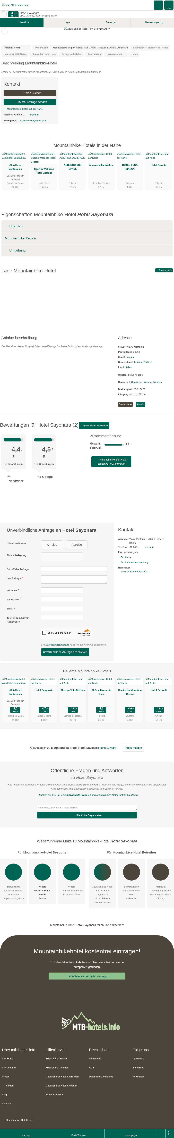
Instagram (138, 1067)
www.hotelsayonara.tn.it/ (33, 120)
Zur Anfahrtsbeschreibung (135, 562)
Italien (129, 367)
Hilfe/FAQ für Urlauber (57, 1067)
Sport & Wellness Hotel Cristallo (44, 171)
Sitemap (6, 1103)
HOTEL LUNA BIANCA (130, 167)
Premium (167, 148)
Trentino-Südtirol (143, 362)
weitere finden (42, 892)
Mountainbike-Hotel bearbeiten (62, 1076)
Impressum (95, 1058)
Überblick (15, 226)
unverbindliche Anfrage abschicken (65, 652)
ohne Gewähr (108, 747)
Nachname (13, 599)
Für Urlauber (9, 1067)
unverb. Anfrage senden (31, 102)
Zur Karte (126, 557)
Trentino (157, 382)
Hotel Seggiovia (44, 690)
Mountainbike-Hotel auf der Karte (24, 108)
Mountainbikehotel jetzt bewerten (112, 461)
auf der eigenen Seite (131, 892)
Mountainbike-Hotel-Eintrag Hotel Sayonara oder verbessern (102, 894)
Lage (67, 22)
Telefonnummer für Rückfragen (18, 619)
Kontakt (140, 404)
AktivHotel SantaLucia (15, 167)
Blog (4, 1094)
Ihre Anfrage (14, 578)
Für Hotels (7, 1058)
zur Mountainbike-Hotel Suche (4, 14)
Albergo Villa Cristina (101, 165)
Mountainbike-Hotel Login (19, 1120)
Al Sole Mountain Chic (101, 692)
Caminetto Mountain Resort (130, 692)
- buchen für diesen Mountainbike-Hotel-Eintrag (160, 892)
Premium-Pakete (55, 1094)
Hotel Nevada (158, 165)
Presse (6, 1076)
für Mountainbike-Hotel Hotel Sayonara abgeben (13, 892)
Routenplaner (165, 270)
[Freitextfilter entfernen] (158, 5)
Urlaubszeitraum (16, 543)
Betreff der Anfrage (18, 569)
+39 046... (19, 114)
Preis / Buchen (31, 93)
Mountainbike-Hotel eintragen (61, 1085)
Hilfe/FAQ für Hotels (56, 1058)
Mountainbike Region (20, 238)
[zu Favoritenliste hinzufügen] (4, 31)
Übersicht (23, 22)
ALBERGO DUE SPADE (72, 167)
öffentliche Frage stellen (88, 815)
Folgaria (130, 357)
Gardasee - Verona (141, 382)
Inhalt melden (133, 747)
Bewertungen (153, 22)
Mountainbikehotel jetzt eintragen (88, 976)
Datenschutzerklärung (57, 644)
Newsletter (138, 1076)
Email (10, 608)
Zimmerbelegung (16, 555)
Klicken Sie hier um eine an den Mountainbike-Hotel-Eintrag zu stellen (88, 794)
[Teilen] (161, 1133)
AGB (91, 1067)
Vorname (12, 590)
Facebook (138, 1058)
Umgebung (17, 250)
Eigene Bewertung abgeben (95, 425)
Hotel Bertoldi (159, 690)
